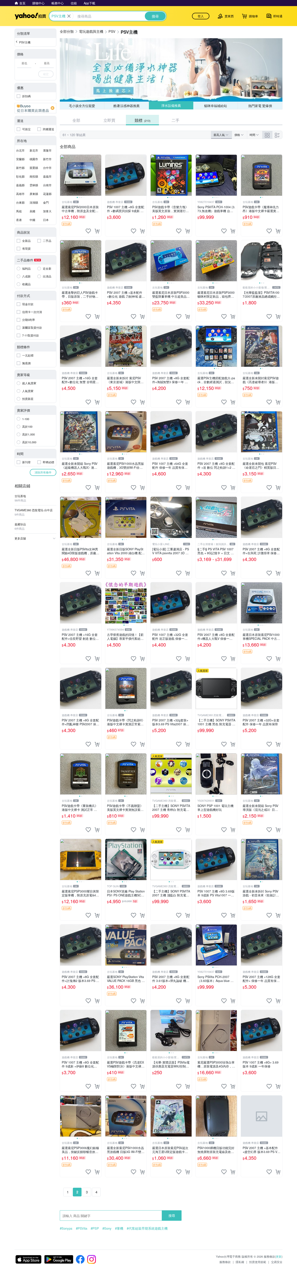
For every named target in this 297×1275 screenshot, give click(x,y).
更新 (279, 1256)
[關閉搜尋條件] (69, 16)
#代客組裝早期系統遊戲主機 (147, 1228)
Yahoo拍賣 (30, 16)
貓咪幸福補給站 (215, 105)
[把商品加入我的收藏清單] (88, 231)
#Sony (107, 1228)
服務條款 (225, 1262)
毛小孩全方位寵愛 (82, 105)
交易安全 (276, 1262)
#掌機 (119, 1228)
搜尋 (172, 1215)
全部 (76, 120)
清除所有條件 (43, 472)
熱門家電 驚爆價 (260, 105)
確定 (46, 74)
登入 (201, 16)
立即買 (109, 120)
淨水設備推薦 (171, 105)
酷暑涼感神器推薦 (126, 105)
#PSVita (81, 1228)
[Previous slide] (63, 175)
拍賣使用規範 (257, 1262)
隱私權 (240, 1262)
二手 (175, 120)
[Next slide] (98, 175)
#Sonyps (66, 1228)
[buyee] (35, 108)
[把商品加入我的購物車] (97, 231)
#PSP (95, 1228)
